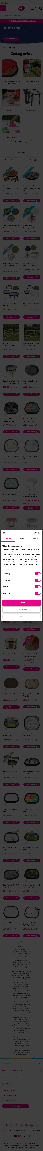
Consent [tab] (8, 539)
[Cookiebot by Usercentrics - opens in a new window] (31, 533)
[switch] (38, 580)
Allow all (21, 603)
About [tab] (35, 539)
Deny (21, 616)
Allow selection (21, 609)
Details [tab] (21, 539)
